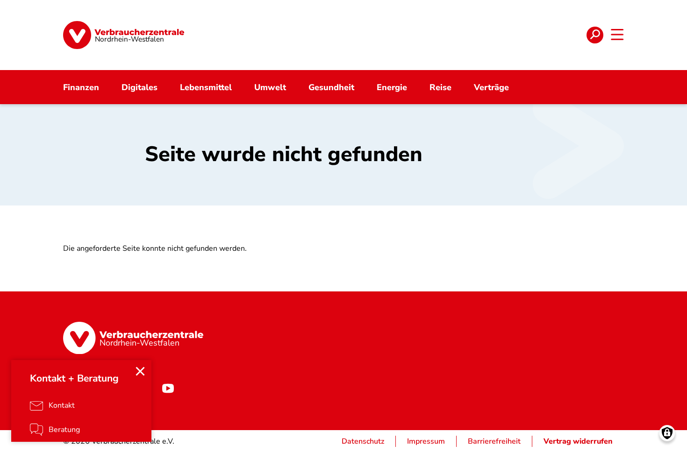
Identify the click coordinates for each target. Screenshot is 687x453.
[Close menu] (140, 371)
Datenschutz (363, 441)
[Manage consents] (667, 433)
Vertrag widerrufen (578, 441)
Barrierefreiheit (494, 441)
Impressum (426, 441)
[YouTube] (168, 388)
